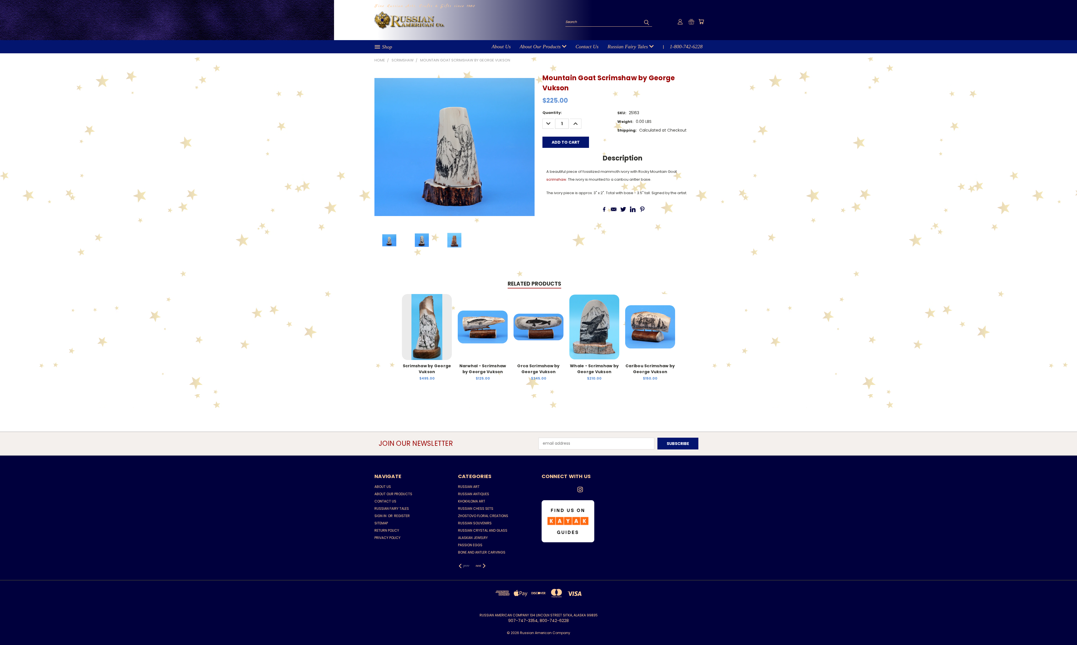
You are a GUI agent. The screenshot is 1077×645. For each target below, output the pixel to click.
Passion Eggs (470, 545)
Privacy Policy (387, 537)
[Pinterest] (642, 209)
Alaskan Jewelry (473, 537)
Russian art (469, 486)
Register (402, 515)
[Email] (613, 209)
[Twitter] (623, 209)
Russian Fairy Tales (628, 46)
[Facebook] (604, 209)
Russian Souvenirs (475, 523)
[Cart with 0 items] (701, 21)
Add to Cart (427, 331)
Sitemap (381, 523)
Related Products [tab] (534, 284)
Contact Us (587, 46)
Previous (1062, 627)
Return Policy (386, 530)
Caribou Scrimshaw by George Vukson (650, 369)
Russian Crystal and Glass (482, 530)
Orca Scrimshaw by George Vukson (538, 369)
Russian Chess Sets (475, 508)
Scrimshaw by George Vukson (427, 369)
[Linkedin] (633, 209)
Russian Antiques (473, 494)
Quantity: (552, 112)
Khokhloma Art (471, 501)
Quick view (427, 320)
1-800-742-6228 (686, 46)
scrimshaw (556, 179)
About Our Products (541, 46)
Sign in (380, 515)
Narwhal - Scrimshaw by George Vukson (482, 369)
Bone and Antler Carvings (481, 552)
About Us (501, 46)
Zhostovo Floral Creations (483, 515)
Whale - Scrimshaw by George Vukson (594, 369)
